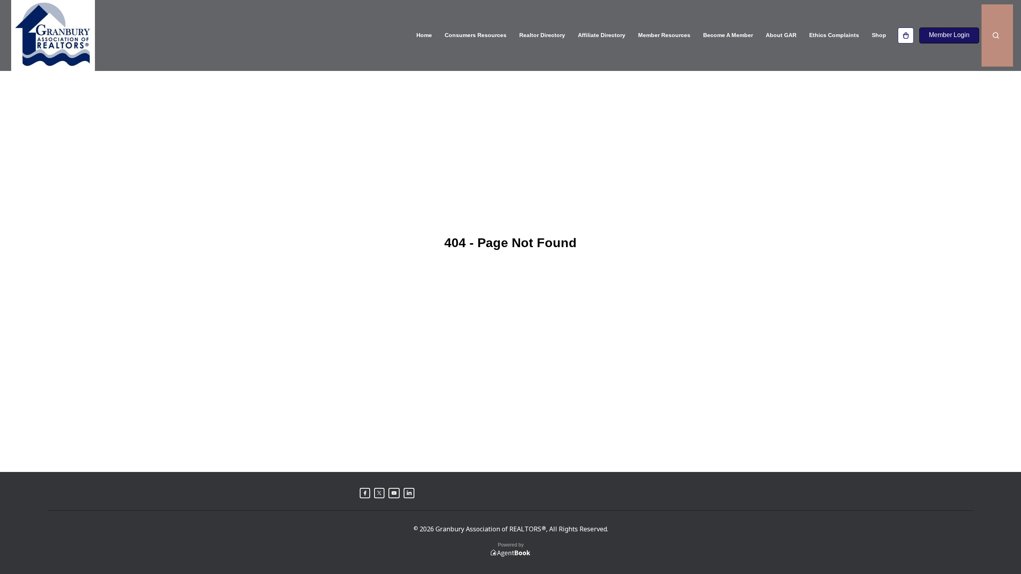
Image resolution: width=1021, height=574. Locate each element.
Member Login (949, 34)
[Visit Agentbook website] (510, 553)
